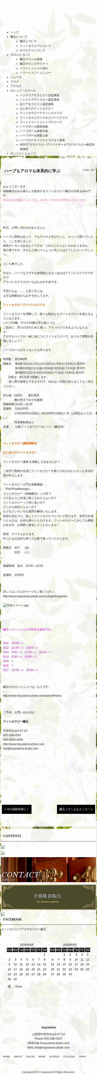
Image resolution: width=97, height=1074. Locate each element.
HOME (6, 1056)
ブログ (14, 81)
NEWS (41, 1056)
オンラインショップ (23, 153)
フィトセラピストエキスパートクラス (44, 117)
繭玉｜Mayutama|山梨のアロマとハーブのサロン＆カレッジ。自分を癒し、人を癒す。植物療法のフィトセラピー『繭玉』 (48, 18)
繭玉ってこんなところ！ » (76, 809)
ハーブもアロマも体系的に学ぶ (32, 171)
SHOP (82, 1056)
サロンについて (20, 54)
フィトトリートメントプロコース (41, 122)
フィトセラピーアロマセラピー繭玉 (23, 929)
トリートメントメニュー (35, 72)
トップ (14, 32)
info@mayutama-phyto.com (20, 748)
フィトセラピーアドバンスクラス (41, 113)
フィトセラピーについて (35, 45)
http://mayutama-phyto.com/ (52, 1043)
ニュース (16, 77)
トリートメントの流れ (34, 68)
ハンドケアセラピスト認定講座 (39, 95)
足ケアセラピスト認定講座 (37, 104)
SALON (30, 1056)
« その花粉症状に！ (16, 809)
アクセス (16, 86)
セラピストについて (32, 50)
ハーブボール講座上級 (34, 135)
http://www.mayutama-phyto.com (23, 744)
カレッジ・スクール (23, 90)
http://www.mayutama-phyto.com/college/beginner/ (35, 596)
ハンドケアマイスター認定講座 (39, 99)
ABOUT (18, 1056)
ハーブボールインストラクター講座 (42, 140)
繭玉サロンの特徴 (31, 59)
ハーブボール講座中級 (34, 131)
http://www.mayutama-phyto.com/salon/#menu (32, 695)
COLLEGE (69, 1056)
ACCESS (54, 1056)
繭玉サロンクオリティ (34, 63)
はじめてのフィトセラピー (37, 108)
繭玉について (18, 36)
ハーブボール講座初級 (34, 126)
